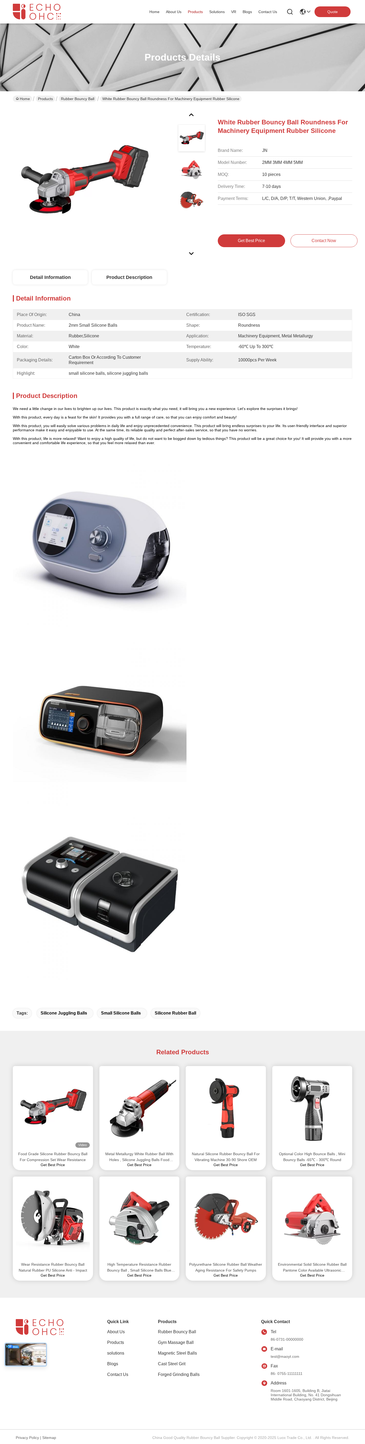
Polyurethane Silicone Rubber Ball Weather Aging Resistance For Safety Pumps (225, 1267)
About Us (116, 1331)
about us (173, 12)
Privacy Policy (27, 1437)
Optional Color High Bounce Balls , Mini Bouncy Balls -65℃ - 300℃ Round (312, 1157)
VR (233, 12)
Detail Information (50, 277)
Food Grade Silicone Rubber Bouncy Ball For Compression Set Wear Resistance (52, 1157)
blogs (247, 12)
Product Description (129, 277)
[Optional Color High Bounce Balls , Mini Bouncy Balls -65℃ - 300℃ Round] (312, 1108)
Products (45, 99)
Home (154, 12)
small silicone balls (121, 1013)
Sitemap (49, 1437)
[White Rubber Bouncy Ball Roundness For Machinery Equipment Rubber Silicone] (84, 183)
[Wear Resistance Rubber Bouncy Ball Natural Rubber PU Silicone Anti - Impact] (53, 1219)
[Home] (45, 1333)
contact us (267, 12)
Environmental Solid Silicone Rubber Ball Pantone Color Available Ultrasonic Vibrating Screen (312, 1267)
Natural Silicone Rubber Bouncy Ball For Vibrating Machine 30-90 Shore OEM (226, 1157)
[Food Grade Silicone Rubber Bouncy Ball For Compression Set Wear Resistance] (53, 1108)
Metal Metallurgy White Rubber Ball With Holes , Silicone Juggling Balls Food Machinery (139, 1157)
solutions (217, 12)
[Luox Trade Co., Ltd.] (42, 12)
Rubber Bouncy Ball (77, 99)
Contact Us (117, 1374)
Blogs (112, 1364)
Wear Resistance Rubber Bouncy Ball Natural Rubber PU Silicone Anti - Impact (53, 1267)
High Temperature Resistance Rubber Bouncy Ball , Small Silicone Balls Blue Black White (139, 1267)
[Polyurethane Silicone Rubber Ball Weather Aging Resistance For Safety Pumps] (226, 1219)
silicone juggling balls (64, 1013)
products (195, 12)
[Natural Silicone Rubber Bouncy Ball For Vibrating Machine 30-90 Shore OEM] (226, 1108)
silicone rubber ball (175, 1013)
